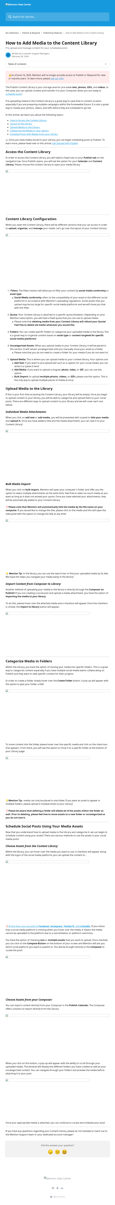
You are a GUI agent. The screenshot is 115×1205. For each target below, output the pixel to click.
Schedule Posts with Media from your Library (34, 134)
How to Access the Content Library (28, 120)
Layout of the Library (21, 123)
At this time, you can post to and (49, 926)
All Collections (12, 33)
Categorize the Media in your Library (29, 130)
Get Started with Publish (65, 143)
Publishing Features (52, 33)
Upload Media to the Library (25, 127)
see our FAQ (57, 78)
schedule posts (14, 94)
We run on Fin (59, 1196)
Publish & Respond (31, 33)
